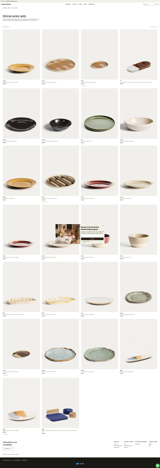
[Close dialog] (103, 226)
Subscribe (92, 238)
